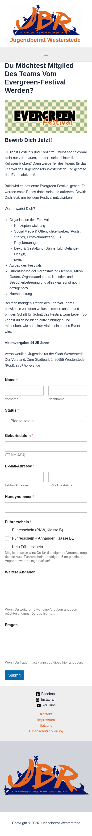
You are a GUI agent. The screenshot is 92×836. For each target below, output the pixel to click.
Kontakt (46, 714)
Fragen (11, 625)
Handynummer (19, 497)
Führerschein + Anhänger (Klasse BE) (43, 538)
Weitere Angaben (20, 572)
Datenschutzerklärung (46, 731)
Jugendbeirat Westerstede (45, 40)
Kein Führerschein (27, 547)
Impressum (46, 720)
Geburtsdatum (19, 436)
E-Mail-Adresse (16, 485)
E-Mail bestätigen (61, 485)
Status (12, 410)
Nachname (56, 399)
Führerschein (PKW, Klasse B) (37, 530)
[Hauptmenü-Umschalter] (46, 54)
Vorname (11, 399)
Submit (14, 675)
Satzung (46, 725)
